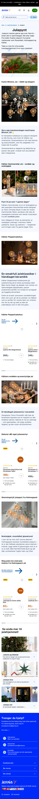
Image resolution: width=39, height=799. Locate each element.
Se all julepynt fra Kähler (6, 321)
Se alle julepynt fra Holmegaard (7, 570)
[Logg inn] (28, 10)
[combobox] (16, 17)
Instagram (7, 794)
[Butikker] (24, 10)
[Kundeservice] (19, 10)
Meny (34, 17)
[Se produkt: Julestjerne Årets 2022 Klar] (13, 599)
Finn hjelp (4, 730)
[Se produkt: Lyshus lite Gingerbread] (13, 347)
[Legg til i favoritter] (22, 329)
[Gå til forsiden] (6, 10)
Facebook (16, 794)
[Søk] (3, 17)
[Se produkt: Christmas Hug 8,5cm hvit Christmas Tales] (13, 468)
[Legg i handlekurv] (21, 355)
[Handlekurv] (34, 10)
